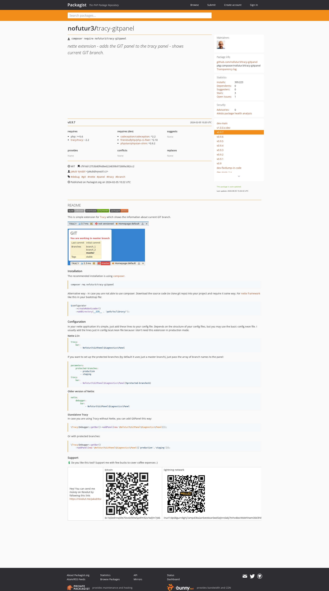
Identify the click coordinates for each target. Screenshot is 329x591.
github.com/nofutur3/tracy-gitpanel (237, 62)
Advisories (223, 109)
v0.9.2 (220, 154)
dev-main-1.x (224, 172)
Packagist (77, 5)
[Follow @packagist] (252, 576)
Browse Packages (110, 579)
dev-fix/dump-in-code (229, 167)
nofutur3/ (82, 28)
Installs (221, 82)
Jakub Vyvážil (78, 171)
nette (92, 176)
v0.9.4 (220, 145)
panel (101, 176)
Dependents (224, 85)
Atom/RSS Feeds (76, 579)
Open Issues (224, 96)
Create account (232, 5)
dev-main (222, 123)
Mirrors (138, 579)
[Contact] (244, 576)
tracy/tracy (77, 140)
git (84, 176)
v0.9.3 (220, 150)
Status (170, 575)
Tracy (103, 217)
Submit (211, 5)
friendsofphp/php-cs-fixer (135, 140)
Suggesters (223, 89)
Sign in (254, 5)
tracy (111, 176)
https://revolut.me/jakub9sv (85, 499)
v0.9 (219, 163)
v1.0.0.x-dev (223, 127)
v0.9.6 (220, 136)
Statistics (105, 575)
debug (76, 176)
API (135, 575)
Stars (220, 93)
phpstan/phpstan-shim (133, 143)
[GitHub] (259, 576)
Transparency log (227, 69)
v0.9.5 (220, 141)
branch (121, 176)
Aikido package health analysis (234, 113)
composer (119, 276)
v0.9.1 (220, 159)
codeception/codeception (134, 136)
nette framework (250, 293)
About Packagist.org (78, 575)
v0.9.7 (220, 132)
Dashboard (173, 579)
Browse (194, 5)
